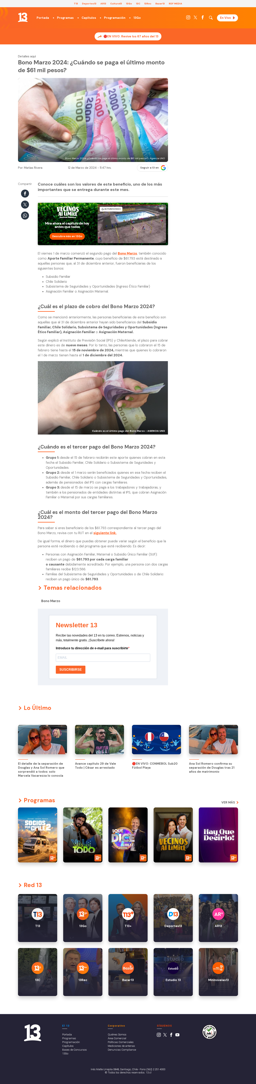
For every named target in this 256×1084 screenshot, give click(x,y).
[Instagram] (188, 18)
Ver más (228, 802)
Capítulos (89, 18)
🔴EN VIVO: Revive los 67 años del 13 (130, 36)
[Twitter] (195, 18)
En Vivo (225, 18)
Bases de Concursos (74, 1049)
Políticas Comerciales (121, 1042)
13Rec (147, 3)
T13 (76, 3)
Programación (114, 18)
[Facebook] (203, 18)
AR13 (103, 3)
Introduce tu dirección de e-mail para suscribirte (92, 648)
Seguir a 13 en (149, 167)
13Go (129, 3)
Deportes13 (89, 3)
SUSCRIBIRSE (70, 669)
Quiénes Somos (117, 1034)
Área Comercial (117, 1038)
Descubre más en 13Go (67, 236)
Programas (65, 18)
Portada (43, 18)
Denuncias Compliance (122, 1049)
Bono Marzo (50, 601)
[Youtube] (177, 1035)
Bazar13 (160, 3)
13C (138, 3)
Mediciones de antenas (121, 1045)
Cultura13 (116, 3)
